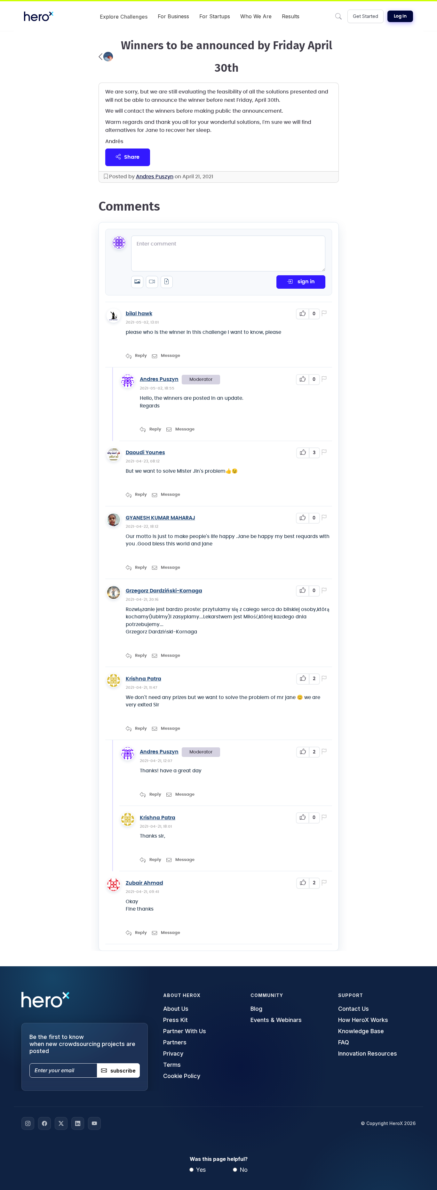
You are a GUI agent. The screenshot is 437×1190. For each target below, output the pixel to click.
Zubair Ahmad (144, 883)
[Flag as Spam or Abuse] (325, 314)
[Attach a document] (167, 282)
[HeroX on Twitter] (61, 1123)
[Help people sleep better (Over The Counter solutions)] (106, 56)
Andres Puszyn (154, 176)
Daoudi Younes (145, 452)
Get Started (365, 16)
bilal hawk (139, 313)
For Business (173, 16)
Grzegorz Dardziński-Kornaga (164, 590)
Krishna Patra (143, 678)
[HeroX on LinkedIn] (77, 1123)
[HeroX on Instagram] (27, 1123)
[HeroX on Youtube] (94, 1123)
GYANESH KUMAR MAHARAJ (160, 517)
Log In (400, 16)
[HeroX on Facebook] (44, 1123)
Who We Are (256, 16)
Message (170, 356)
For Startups (214, 16)
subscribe (123, 1070)
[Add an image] (137, 282)
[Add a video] (152, 282)
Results (290, 16)
